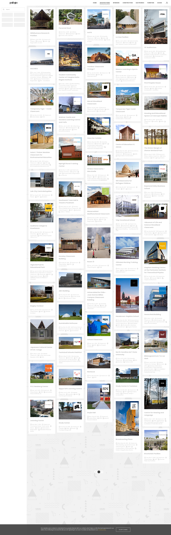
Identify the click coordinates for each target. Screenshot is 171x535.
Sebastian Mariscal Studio (40, 430)
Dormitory (66, 172)
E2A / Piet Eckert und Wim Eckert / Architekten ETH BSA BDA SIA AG (153, 423)
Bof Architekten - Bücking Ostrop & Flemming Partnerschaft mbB (155, 370)
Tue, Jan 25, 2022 (94, 73)
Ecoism (40, 276)
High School (123, 323)
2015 (155, 233)
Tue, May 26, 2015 (37, 232)
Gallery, (150, 156)
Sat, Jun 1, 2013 (93, 343)
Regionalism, (133, 392)
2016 (136, 154)
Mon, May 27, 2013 (66, 356)
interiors (116, 3)
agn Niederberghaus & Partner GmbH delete (70, 362)
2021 (98, 74)
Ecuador (155, 121)
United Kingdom (120, 447)
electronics (140, 3)
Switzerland (147, 421)
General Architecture (128, 81)
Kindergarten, (47, 72)
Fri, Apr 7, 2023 (65, 83)
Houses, (160, 120)
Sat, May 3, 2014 (93, 304)
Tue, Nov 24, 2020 (37, 115)
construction (128, 3)
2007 (155, 459)
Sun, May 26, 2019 (94, 142)
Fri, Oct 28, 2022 (122, 75)
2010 (41, 311)
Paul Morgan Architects (65, 396)
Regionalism (90, 221)
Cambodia (42, 274)
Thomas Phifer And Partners (154, 460)
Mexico (89, 377)
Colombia (33, 234)
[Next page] (102, 472)
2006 (67, 428)
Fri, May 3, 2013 (36, 354)
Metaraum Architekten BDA (95, 148)
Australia (70, 394)
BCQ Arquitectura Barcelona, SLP (39, 166)
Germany (70, 358)
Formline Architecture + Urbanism (153, 89)
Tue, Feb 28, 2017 (151, 231)
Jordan (118, 189)
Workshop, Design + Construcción (125, 394)
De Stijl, (70, 360)
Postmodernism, (101, 307)
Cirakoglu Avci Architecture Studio (153, 57)
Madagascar (128, 154)
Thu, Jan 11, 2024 (122, 41)
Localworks (63, 175)
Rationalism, (45, 428)
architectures (105, 3)
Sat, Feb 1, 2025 (65, 32)
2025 (46, 41)
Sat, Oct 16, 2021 (150, 87)
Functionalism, (148, 367)
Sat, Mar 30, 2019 (122, 151)
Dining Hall (90, 219)
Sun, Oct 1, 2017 (93, 175)
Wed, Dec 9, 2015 (94, 218)
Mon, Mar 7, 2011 (150, 419)
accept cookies (123, 529)
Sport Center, (133, 75)
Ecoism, (69, 90)
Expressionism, (91, 307)
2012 (103, 305)
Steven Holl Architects (150, 323)
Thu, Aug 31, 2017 (36, 195)
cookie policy (102, 530)
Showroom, (161, 154)
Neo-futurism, (63, 90)
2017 (95, 177)
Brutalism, (147, 54)
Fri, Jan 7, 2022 (36, 72)
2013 (42, 357)
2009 (100, 418)
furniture (150, 3)
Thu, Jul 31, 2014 (93, 265)
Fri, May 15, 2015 (65, 262)
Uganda (74, 172)
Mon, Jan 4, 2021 (65, 126)
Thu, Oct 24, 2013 (37, 310)
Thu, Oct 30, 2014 (151, 276)
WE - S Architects (45, 81)
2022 (117, 79)
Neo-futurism (69, 35)
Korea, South (76, 296)
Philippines (119, 392)
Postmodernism (129, 448)
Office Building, (120, 445)
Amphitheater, (162, 51)
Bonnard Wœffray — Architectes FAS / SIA (127, 229)
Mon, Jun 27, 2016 (122, 224)
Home (95, 3)
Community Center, (36, 426)
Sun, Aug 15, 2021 (93, 107)
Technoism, (153, 322)
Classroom (90, 305)
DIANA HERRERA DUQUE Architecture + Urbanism (39, 277)
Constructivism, (120, 448)
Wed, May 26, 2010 (123, 443)
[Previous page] (95, 472)
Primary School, (77, 327)
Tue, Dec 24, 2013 (65, 327)
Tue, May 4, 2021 (150, 120)
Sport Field (67, 87)
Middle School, (63, 329)
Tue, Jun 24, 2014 (37, 271)
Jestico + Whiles (65, 212)
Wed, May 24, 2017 (66, 206)
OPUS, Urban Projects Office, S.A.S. (40, 236)
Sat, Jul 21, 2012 (36, 390)
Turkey (155, 53)
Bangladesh (71, 34)
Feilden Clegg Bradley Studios (124, 450)
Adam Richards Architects (68, 130)
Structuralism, (127, 325)
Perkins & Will (129, 362)
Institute (76, 329)
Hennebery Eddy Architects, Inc (41, 393)
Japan (118, 270)
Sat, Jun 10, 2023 (150, 51)
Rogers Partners (132, 327)
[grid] (98, 236)
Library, (118, 77)
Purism (74, 428)
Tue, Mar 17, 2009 (151, 457)
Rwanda (131, 77)
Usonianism (75, 330)
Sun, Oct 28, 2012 (122, 390)
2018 (60, 173)
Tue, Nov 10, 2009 (65, 427)
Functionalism (63, 266)
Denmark (61, 330)
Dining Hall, (119, 322)
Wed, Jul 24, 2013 (151, 362)
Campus (153, 364)
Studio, (146, 156)
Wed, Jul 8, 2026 (36, 39)
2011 (126, 392)
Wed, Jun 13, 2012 (65, 392)
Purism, (46, 234)
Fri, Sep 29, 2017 (122, 187)
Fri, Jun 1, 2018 (150, 192)
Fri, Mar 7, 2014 (150, 318)
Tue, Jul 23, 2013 (122, 358)
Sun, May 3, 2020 (151, 154)
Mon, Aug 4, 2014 (122, 269)
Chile (97, 305)
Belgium (89, 177)
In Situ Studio (159, 235)
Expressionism (160, 322)
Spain (40, 163)
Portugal (61, 428)
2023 (132, 43)
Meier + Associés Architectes (154, 196)
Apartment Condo (130, 445)
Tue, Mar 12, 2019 (36, 161)
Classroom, (104, 218)
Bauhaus (161, 421)
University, (103, 304)
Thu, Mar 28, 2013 (94, 375)
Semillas (99, 221)
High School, (42, 273)
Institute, (75, 392)
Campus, (132, 322)
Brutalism (74, 360)
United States (34, 311)
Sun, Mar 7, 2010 (36, 424)
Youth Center (45, 426)
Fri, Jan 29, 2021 (122, 115)
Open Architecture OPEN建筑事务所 (97, 180)
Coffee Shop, (76, 126)
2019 (153, 158)
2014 (102, 219)
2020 (31, 79)
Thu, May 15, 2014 (65, 295)
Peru (97, 219)
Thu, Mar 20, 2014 (122, 320)
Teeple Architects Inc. (150, 280)
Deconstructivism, (35, 165)
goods (159, 3)
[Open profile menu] (166, 2)
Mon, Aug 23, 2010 (94, 416)
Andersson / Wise (70, 298)
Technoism (90, 308)
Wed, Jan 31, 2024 (94, 36)
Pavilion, (46, 161)
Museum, (103, 107)
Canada (154, 278)
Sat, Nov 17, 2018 (65, 170)
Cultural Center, (133, 41)
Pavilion (32, 41)
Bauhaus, (152, 366)
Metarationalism (149, 369)
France (89, 345)
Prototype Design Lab (65, 430)
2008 (100, 267)
